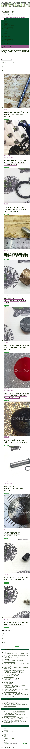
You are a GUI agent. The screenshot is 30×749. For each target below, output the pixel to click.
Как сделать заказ (8, 27)
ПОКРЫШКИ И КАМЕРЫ (11, 678)
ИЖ (5, 659)
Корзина (6, 29)
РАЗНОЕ (6, 681)
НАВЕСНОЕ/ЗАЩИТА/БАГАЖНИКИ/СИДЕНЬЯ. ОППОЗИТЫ (14, 670)
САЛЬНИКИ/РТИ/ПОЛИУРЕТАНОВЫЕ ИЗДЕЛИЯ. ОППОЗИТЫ (15, 686)
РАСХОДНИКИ (8, 682)
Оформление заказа (9, 25)
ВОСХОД (6, 652)
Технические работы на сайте (11, 703)
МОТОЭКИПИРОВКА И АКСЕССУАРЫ (15, 667)
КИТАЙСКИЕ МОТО (9, 662)
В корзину (6, 119)
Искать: (6, 743)
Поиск (2, 645)
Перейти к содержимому (18, 17)
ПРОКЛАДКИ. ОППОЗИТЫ (11, 679)
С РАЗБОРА (7, 683)
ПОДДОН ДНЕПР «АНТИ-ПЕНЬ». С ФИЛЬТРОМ (16, 715)
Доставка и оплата (8, 28)
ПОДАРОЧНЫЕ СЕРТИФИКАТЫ (13, 675)
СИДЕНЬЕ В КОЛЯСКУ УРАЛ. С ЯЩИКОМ (14, 719)
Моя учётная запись (9, 740)
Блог (5, 728)
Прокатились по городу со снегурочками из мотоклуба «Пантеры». (15, 705)
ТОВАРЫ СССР (8, 688)
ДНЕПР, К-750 (7, 656)
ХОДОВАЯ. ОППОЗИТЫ (10, 692)
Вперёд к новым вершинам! (11, 702)
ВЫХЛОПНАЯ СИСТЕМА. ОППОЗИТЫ (15, 653)
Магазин (6, 21)
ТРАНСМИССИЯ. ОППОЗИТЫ (12, 690)
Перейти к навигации (6, 17)
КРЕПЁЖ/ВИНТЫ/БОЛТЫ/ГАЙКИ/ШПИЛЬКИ (16, 663)
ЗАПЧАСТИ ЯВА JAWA (10, 658)
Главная (6, 31)
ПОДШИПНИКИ (8, 677)
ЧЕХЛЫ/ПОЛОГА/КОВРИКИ (12, 693)
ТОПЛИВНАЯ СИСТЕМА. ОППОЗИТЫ (15, 689)
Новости (6, 23)
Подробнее (6, 167)
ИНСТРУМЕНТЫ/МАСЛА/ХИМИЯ (13, 660)
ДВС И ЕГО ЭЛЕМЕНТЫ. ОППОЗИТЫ (14, 655)
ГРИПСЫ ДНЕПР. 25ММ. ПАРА (19, 717)
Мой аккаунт (7, 24)
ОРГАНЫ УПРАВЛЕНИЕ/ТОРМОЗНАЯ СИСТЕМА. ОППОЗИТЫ (14, 673)
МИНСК (6, 666)
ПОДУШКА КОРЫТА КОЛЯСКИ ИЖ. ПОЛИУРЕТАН (14, 712)
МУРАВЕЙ (7, 668)
